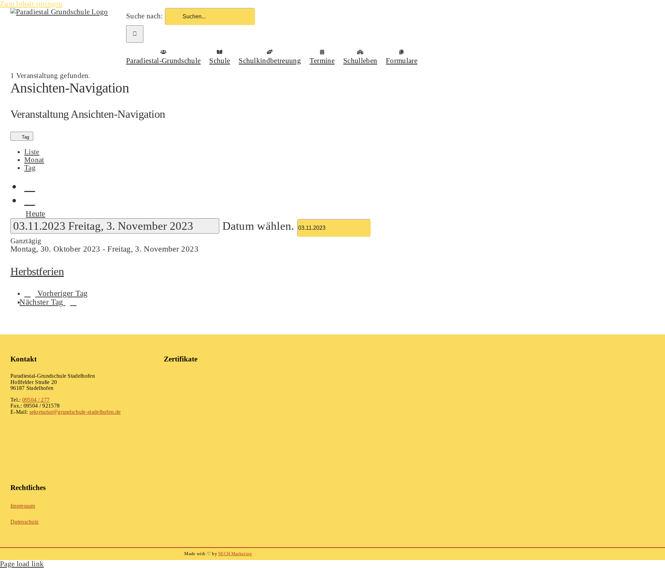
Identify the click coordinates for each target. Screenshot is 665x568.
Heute (35, 213)
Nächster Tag (42, 302)
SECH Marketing (235, 553)
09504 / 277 (36, 400)
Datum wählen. (259, 225)
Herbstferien (37, 271)
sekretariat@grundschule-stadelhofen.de (75, 412)
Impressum (22, 506)
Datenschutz (24, 522)
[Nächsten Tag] (29, 200)
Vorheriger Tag (62, 293)
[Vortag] (29, 186)
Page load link (22, 564)
